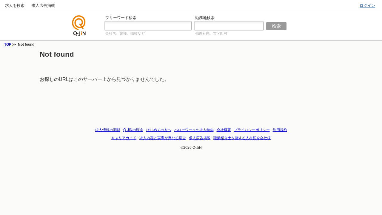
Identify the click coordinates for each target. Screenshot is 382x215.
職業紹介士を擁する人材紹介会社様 (242, 138)
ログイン (367, 5)
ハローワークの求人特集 (194, 130)
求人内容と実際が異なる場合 (162, 138)
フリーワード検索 (120, 18)
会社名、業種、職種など (125, 33)
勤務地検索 (205, 18)
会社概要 (224, 130)
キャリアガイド (123, 138)
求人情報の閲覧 (107, 130)
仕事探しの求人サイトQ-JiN (79, 25)
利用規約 (280, 130)
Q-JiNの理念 (133, 130)
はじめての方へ (158, 130)
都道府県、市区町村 (211, 33)
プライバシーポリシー (252, 130)
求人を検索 (14, 5)
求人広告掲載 (43, 5)
